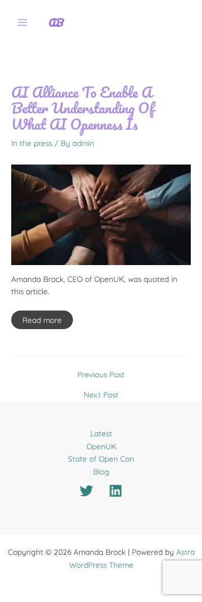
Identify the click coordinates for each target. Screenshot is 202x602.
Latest (101, 433)
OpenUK (101, 446)
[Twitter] (86, 491)
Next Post (101, 395)
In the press (31, 143)
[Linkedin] (115, 491)
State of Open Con (101, 458)
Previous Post (101, 374)
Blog (101, 471)
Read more (42, 320)
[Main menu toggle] (22, 22)
